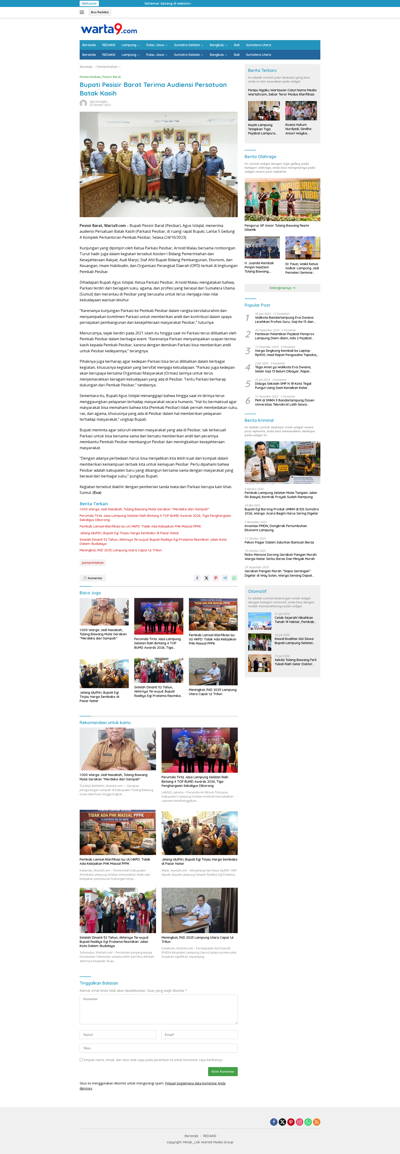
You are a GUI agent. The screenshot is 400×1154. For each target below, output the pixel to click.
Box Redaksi (100, 12)
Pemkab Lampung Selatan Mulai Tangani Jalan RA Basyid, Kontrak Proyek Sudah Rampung (281, 495)
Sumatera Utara (258, 45)
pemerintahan (93, 563)
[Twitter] (282, 1122)
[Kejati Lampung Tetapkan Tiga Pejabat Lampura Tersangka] (264, 111)
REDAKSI (108, 45)
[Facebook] (274, 1122)
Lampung (129, 45)
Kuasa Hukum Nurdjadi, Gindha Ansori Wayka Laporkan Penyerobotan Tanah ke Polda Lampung (298, 129)
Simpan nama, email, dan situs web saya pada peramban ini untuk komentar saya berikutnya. (153, 1060)
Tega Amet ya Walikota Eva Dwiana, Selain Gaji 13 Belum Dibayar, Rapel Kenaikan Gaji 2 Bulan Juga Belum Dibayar (283, 369)
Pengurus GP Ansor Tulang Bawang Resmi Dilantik (277, 227)
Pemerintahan (90, 77)
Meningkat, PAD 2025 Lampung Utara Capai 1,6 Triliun (121, 550)
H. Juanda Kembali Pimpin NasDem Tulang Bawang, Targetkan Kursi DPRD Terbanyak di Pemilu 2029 (262, 267)
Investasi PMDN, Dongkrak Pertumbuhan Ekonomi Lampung (276, 528)
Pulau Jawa (155, 45)
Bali (237, 45)
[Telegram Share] (225, 578)
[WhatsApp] (308, 1122)
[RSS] (316, 1122)
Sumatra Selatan (187, 45)
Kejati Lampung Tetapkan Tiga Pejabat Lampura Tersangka (261, 129)
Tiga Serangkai (98, 102)
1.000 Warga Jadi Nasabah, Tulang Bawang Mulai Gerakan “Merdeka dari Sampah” (144, 509)
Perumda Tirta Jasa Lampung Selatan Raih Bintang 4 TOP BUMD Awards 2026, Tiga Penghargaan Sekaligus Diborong (155, 518)
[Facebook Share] (197, 578)
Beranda (89, 45)
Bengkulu (217, 45)
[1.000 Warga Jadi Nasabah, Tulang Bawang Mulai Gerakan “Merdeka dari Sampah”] (104, 612)
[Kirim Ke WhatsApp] (234, 578)
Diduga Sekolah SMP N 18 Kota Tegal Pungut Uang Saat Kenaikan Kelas (283, 385)
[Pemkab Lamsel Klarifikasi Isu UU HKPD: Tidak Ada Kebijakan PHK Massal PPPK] (213, 614)
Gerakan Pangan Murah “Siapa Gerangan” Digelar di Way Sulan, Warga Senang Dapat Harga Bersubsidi (278, 573)
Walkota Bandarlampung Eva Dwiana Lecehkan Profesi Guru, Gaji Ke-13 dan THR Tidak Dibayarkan (284, 319)
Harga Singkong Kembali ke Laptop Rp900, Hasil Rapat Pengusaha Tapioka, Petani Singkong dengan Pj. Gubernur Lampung (286, 353)
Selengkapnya (280, 288)
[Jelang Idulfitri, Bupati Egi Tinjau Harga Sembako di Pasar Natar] (104, 673)
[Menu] (83, 12)
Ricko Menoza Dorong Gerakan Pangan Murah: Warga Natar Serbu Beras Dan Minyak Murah (281, 557)
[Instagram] (299, 1122)
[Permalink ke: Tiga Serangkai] (83, 103)
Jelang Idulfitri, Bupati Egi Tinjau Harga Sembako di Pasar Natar (129, 533)
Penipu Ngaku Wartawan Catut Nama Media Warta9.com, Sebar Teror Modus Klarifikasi (282, 92)
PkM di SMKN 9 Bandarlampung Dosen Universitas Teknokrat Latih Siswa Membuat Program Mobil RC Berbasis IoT (287, 402)
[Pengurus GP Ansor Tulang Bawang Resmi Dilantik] (282, 199)
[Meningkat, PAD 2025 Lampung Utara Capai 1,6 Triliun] (213, 671)
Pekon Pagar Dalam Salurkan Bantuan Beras (279, 542)
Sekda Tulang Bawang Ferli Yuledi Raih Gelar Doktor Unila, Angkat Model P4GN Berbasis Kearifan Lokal (295, 662)
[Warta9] (109, 28)
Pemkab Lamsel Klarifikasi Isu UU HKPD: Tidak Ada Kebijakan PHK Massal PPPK (140, 526)
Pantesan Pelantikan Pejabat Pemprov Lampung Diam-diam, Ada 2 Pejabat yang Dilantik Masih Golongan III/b (284, 336)
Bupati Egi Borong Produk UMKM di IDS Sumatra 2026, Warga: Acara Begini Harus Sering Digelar (282, 511)
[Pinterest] (291, 1122)
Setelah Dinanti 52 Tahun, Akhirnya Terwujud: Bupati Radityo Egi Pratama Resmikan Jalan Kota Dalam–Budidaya (153, 541)
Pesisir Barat (111, 77)
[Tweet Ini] (206, 578)
